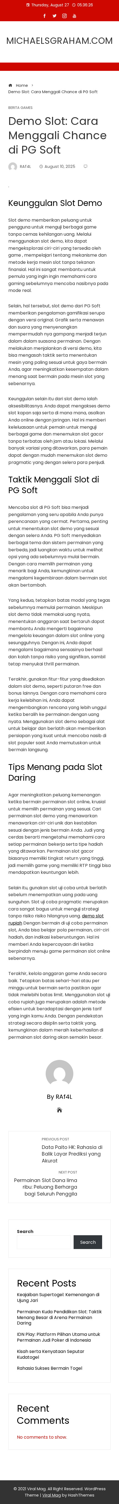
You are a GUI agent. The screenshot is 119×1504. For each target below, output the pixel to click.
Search (25, 1231)
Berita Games (20, 108)
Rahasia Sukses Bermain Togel (49, 1368)
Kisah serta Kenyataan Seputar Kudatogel (50, 1354)
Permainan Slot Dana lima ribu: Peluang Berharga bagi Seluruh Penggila (45, 1183)
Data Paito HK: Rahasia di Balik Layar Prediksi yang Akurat (72, 1150)
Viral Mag (51, 1495)
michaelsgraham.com (59, 40)
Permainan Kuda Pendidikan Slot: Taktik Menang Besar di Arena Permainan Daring (59, 1317)
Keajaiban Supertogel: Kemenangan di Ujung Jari (58, 1297)
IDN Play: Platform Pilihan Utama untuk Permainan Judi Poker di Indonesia (58, 1337)
